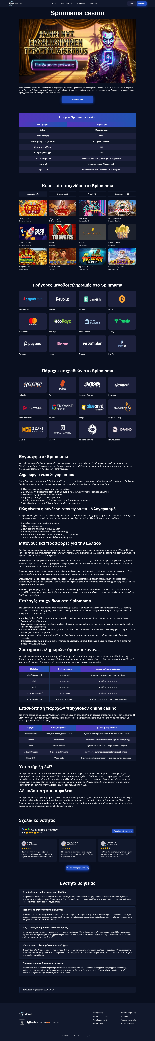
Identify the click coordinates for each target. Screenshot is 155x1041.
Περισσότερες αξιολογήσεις (77, 868)
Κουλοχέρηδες (120, 194)
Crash (90, 194)
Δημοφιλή (31, 194)
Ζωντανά (61, 194)
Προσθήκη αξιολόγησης (123, 831)
